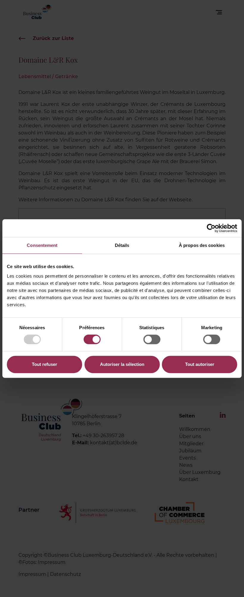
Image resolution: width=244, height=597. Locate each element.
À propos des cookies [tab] (202, 245)
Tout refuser (44, 364)
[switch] (92, 339)
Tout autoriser (199, 364)
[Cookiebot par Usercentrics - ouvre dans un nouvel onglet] (211, 228)
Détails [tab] (122, 245)
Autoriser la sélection (122, 364)
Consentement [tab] (42, 245)
